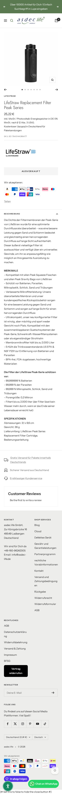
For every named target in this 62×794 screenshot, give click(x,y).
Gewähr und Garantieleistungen (45, 546)
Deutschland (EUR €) (16, 737)
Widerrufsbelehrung (15, 642)
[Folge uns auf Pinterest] (30, 724)
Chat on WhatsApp (46, 783)
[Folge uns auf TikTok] (45, 724)
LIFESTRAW (10, 96)
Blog (37, 525)
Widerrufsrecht (43, 597)
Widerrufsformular (45, 604)
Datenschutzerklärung (15, 634)
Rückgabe (40, 591)
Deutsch (38, 737)
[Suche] (11, 20)
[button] (8, 786)
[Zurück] (5, 89)
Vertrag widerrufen (15, 671)
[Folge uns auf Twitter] (15, 724)
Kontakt (38, 570)
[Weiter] (56, 89)
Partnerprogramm (45, 554)
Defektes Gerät (42, 537)
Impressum (10, 654)
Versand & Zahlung (15, 648)
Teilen (7, 201)
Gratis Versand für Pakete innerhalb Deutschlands (30, 460)
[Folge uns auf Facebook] (7, 724)
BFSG (7, 660)
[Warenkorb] (56, 20)
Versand (21, 126)
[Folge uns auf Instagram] (22, 724)
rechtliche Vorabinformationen (46, 562)
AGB (37, 610)
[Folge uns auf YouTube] (37, 724)
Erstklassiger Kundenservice (26, 478)
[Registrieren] (53, 693)
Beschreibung (12, 214)
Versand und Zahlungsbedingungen (45, 581)
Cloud (37, 531)
